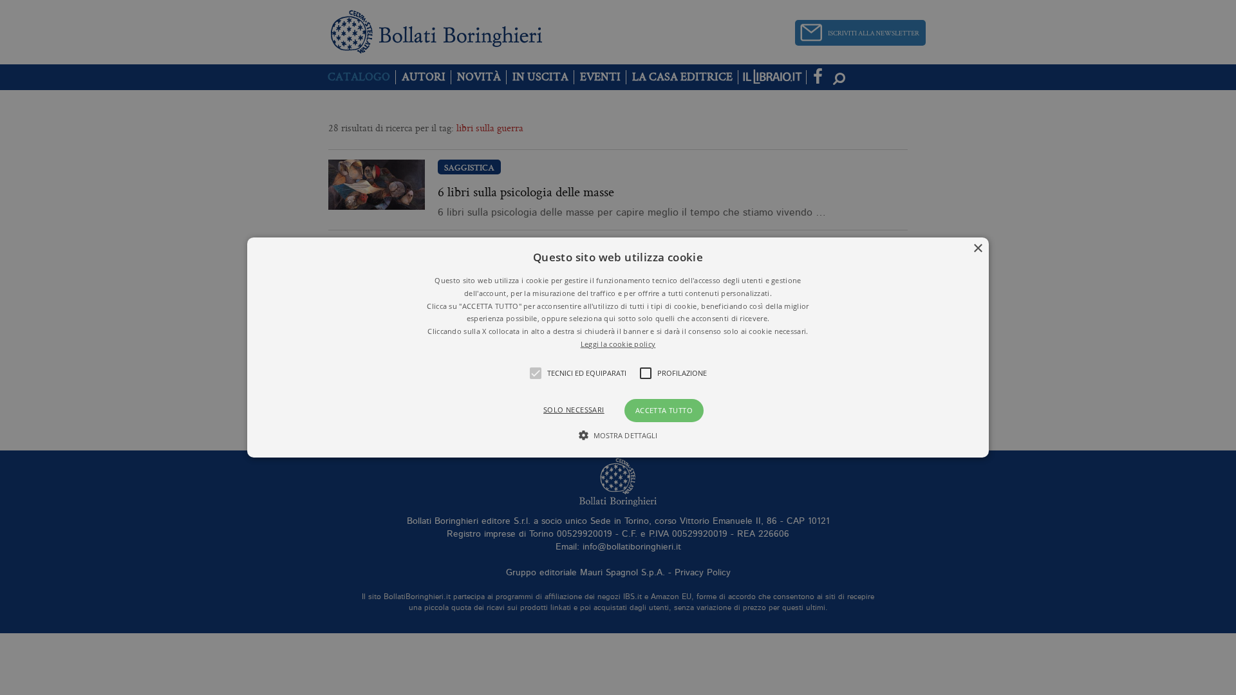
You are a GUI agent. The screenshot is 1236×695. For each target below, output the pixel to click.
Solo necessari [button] (573, 409)
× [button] (977, 249)
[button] (618, 347)
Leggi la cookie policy (618, 344)
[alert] (618, 347)
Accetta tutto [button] (664, 410)
